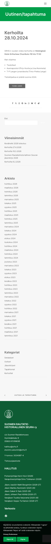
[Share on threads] (19, 103)
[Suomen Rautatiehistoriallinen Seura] (19, 3)
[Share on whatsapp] (28, 103)
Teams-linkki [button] (17, 86)
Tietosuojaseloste (12, 461)
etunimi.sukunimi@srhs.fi (15, 450)
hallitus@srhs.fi (11, 446)
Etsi (6, 118)
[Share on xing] (35, 103)
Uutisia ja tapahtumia (25, 395)
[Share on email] (38, 103)
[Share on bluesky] (31, 103)
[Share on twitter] (15, 103)
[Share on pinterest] (22, 103)
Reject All (10, 539)
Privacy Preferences (10, 534)
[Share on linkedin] (25, 103)
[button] (45, 3)
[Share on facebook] (12, 103)
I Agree (22, 539)
